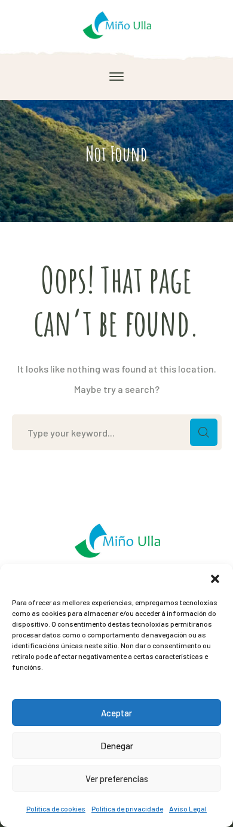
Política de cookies (55, 808)
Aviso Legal (188, 808)
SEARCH (203, 432)
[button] (215, 579)
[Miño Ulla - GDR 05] (117, 23)
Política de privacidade (127, 808)
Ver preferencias (116, 778)
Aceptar (116, 712)
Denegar (116, 745)
